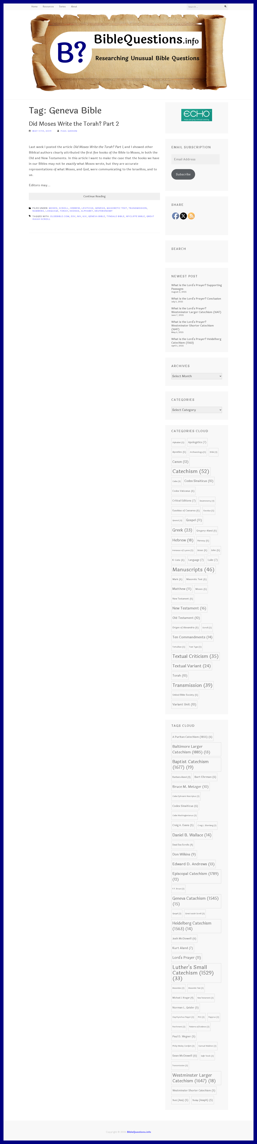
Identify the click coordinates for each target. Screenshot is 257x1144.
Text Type (195, 646)
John (215, 550)
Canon (180, 461)
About (74, 6)
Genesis (100, 208)
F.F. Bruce (178, 888)
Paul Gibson (69, 131)
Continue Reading (94, 196)
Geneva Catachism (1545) (195, 901)
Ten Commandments (192, 637)
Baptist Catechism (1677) (190, 764)
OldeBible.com (59, 216)
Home (34, 6)
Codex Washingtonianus (184, 815)
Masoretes (178, 988)
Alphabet (87, 210)
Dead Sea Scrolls (182, 845)
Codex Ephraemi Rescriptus (185, 796)
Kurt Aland (182, 948)
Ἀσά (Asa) (180, 1100)
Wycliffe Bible (135, 216)
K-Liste (178, 560)
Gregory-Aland (206, 530)
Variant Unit (184, 704)
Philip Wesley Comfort (183, 1045)
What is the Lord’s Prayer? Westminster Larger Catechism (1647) (196, 310)
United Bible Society (185, 695)
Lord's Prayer (186, 957)
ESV (73, 216)
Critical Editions (184, 501)
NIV (79, 216)
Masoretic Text (117, 208)
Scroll (64, 208)
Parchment (178, 1026)
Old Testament (186, 618)
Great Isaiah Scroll (195, 913)
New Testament (182, 599)
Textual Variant (191, 666)
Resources (48, 6)
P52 (201, 1017)
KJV (85, 216)
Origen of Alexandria (185, 627)
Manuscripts (193, 570)
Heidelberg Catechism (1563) (191, 926)
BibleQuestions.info (139, 1132)
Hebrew (75, 208)
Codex (176, 481)
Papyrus (213, 1017)
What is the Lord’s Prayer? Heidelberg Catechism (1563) (196, 341)
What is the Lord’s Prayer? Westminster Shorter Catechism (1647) (192, 325)
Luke (213, 560)
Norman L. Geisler (185, 1008)
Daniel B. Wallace (192, 835)
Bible (213, 452)
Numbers (38, 210)
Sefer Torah (207, 1055)
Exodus (74, 210)
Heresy (203, 540)
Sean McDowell (184, 1056)
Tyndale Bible (115, 216)
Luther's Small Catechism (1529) (193, 972)
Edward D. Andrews (193, 864)
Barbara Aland (181, 777)
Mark (177, 579)
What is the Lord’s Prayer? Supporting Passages (196, 287)
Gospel (194, 520)
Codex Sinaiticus (198, 481)
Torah (64, 210)
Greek (182, 530)
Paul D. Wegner (183, 1036)
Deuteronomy (104, 210)
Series (62, 6)
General (177, 520)
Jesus (202, 550)
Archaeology (198, 452)
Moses (53, 208)
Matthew (181, 589)
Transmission (138, 208)
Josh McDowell (184, 938)
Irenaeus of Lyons (182, 550)
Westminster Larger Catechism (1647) (194, 1078)
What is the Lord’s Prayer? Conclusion (196, 298)
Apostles (179, 452)
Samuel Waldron (207, 1045)
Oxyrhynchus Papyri (183, 1017)
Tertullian (178, 646)
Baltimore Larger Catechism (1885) (191, 749)
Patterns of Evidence (199, 1026)
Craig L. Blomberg (207, 825)
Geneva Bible (96, 216)
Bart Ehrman (205, 777)
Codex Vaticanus (183, 491)
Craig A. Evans (183, 825)
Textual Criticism (195, 656)
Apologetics (197, 442)
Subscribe (183, 174)
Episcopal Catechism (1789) (195, 876)
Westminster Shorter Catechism (193, 1090)
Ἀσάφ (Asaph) (202, 1100)
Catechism (190, 471)
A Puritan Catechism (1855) (192, 737)
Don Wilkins (184, 854)
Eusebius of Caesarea (186, 510)
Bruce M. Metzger (190, 786)
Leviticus (88, 208)
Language (52, 210)
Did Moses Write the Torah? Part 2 (74, 124)
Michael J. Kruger (183, 998)
